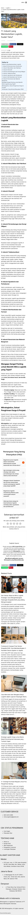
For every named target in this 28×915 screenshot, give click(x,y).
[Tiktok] (19, 823)
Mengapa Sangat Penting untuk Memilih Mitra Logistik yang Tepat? (12, 83)
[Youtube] (11, 823)
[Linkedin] (15, 823)
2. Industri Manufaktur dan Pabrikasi (11, 68)
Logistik (8, 8)
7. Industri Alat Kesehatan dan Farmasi (12, 77)
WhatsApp (5, 46)
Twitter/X (21, 44)
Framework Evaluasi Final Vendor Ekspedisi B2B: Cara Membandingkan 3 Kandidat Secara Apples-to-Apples (13, 648)
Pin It (11, 46)
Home (2, 8)
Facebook (13, 44)
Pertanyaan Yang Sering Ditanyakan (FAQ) (13, 89)
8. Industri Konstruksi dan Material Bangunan (11, 79)
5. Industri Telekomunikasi (9, 73)
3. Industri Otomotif (7, 69)
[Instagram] (7, 823)
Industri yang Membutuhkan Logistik (11, 64)
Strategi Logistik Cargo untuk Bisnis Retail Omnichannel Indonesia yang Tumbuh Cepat (12, 739)
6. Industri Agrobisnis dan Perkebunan (12, 75)
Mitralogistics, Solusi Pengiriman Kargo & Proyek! (12, 86)
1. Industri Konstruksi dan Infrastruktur (12, 66)
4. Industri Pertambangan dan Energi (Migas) (13, 71)
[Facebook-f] (2, 823)
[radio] (7, 524)
